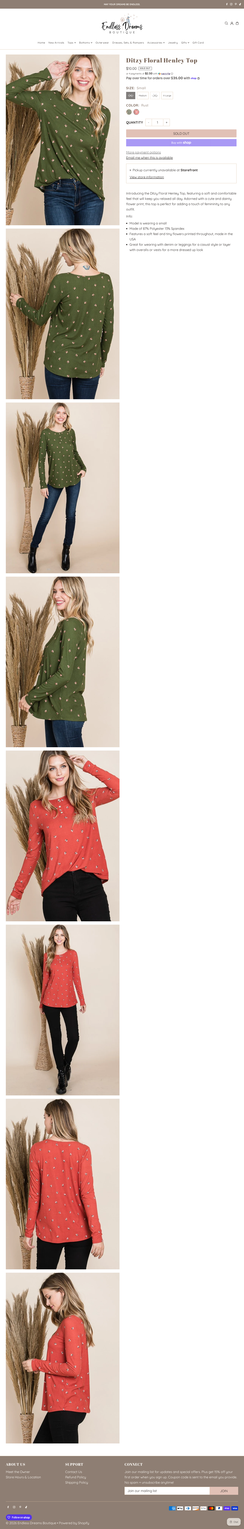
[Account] (231, 23)
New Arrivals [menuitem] (56, 42)
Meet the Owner (18, 1472)
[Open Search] (226, 23)
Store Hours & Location (23, 1477)
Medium (143, 95)
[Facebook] (227, 4)
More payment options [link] (143, 152)
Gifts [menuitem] (184, 42)
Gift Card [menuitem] (198, 42)
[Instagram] (231, 4)
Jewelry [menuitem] (173, 42)
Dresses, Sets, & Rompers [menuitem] (128, 42)
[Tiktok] (240, 4)
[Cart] (237, 23)
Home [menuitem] (41, 42)
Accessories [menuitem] (154, 42)
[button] (181, 73)
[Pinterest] (236, 4)
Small (130, 95)
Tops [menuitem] (70, 42)
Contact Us (73, 1472)
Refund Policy (75, 1477)
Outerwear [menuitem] (102, 42)
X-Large (167, 95)
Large (155, 95)
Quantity (134, 122)
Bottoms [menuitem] (84, 42)
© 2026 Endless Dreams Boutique (31, 1523)
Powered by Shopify (74, 1523)
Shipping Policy (76, 1482)
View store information (147, 177)
